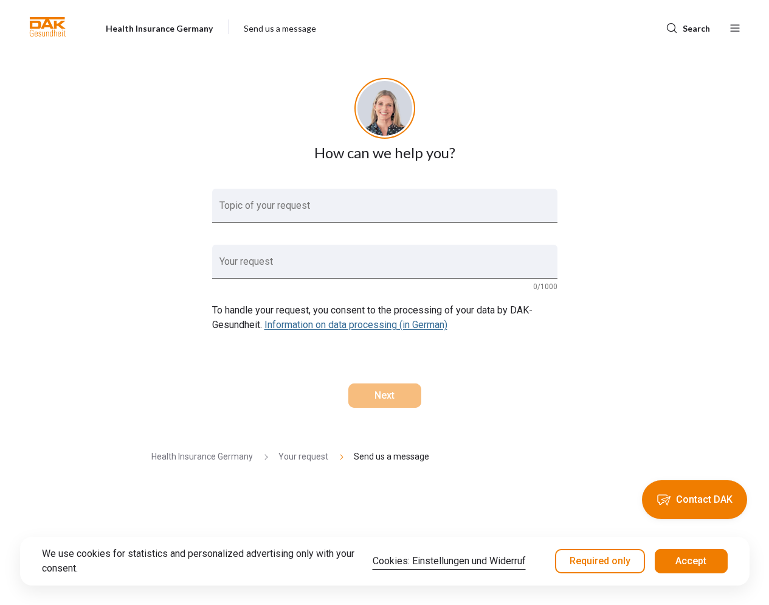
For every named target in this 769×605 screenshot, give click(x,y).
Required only (600, 561)
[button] (47, 27)
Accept (690, 561)
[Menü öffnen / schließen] (735, 27)
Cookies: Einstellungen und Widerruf (449, 561)
